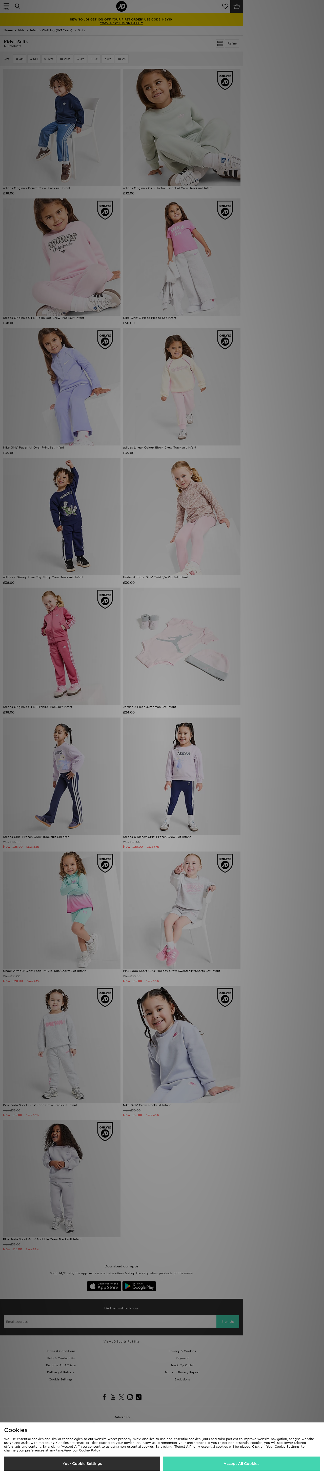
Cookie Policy (89, 1450)
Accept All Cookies (241, 1464)
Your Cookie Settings (82, 1464)
